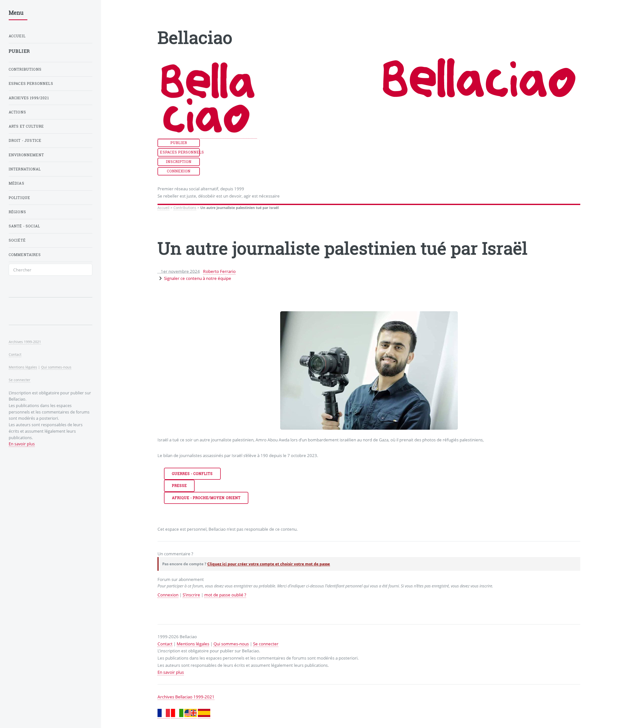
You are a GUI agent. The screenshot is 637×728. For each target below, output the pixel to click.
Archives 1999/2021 (29, 98)
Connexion (179, 171)
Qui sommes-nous (231, 644)
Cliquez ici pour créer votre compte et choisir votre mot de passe (268, 563)
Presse (179, 485)
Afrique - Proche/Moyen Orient (206, 497)
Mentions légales (193, 644)
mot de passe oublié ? (225, 595)
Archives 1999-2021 (25, 341)
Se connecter (265, 644)
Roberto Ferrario (219, 271)
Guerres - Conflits (192, 473)
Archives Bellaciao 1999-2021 (186, 697)
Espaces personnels (180, 152)
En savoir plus (171, 672)
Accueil (163, 207)
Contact (165, 644)
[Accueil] (207, 135)
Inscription (179, 161)
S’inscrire (191, 595)
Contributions (184, 207)
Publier (178, 142)
